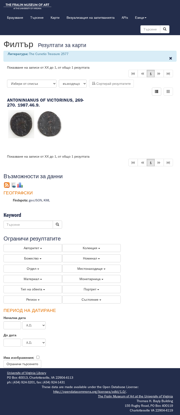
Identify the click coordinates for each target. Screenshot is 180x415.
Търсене (37, 17)
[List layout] (156, 92)
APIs (125, 17)
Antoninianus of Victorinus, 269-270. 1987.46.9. (45, 102)
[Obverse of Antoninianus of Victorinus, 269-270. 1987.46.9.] (21, 124)
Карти (55, 17)
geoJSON (35, 200)
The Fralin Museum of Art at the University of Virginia (135, 396)
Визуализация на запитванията (91, 17)
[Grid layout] (168, 92)
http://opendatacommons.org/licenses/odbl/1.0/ (89, 391)
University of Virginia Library (26, 373)
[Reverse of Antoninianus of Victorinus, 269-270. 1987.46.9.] (50, 124)
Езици (139, 17)
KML (47, 200)
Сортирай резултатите (113, 84)
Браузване (15, 17)
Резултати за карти (62, 45)
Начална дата (15, 318)
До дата (10, 335)
